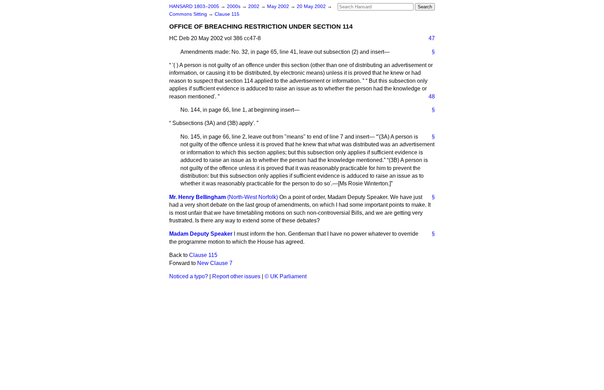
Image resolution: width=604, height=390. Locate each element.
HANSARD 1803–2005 (194, 6)
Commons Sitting (188, 14)
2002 (254, 6)
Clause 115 (227, 14)
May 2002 (278, 6)
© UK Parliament (286, 276)
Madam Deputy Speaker (200, 234)
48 (432, 97)
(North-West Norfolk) (252, 197)
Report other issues (236, 276)
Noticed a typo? (188, 276)
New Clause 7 (214, 263)
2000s (234, 6)
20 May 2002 (312, 6)
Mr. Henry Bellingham (197, 197)
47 (432, 38)
